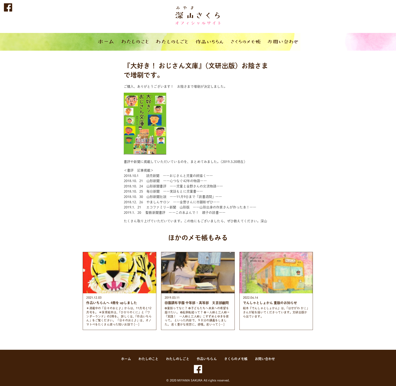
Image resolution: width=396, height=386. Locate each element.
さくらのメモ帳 (236, 358)
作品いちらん (207, 358)
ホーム (126, 358)
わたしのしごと (177, 358)
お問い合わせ (265, 358)
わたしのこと (148, 358)
